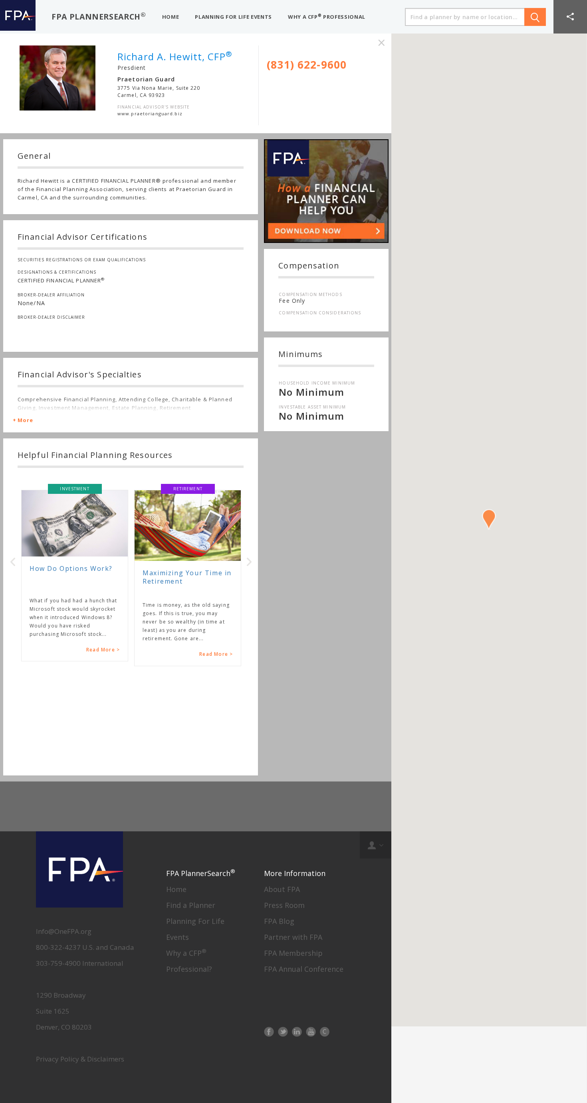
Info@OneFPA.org (63, 931)
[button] (570, 17)
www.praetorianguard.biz (149, 113)
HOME (170, 16)
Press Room (284, 905)
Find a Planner (190, 905)
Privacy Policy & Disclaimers (80, 1059)
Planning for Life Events (233, 16)
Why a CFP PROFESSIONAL (326, 16)
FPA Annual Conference (303, 969)
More (25, 420)
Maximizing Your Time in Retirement (187, 577)
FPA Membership (293, 953)
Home (176, 889)
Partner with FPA (293, 937)
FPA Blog (279, 921)
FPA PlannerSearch (99, 16)
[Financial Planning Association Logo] (18, 17)
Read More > (103, 649)
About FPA (282, 889)
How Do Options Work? (71, 568)
